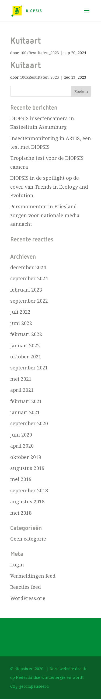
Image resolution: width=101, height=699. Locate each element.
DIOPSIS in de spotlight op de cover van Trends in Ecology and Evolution (49, 187)
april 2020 (22, 445)
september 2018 (29, 490)
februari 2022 (26, 334)
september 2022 (29, 300)
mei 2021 (21, 379)
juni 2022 (21, 323)
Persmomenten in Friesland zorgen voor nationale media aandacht (44, 215)
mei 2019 (21, 479)
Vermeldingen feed (32, 576)
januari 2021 (25, 412)
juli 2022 (20, 312)
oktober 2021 (25, 356)
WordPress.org (28, 598)
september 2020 (29, 423)
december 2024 (28, 267)
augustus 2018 (27, 501)
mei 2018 (21, 513)
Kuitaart (25, 41)
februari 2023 (26, 289)
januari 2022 (25, 345)
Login (17, 564)
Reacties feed (25, 587)
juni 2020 (21, 434)
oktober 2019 (25, 457)
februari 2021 (26, 401)
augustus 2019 (27, 468)
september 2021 (29, 367)
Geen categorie (28, 538)
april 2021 (22, 390)
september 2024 (29, 278)
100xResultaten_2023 (39, 52)
